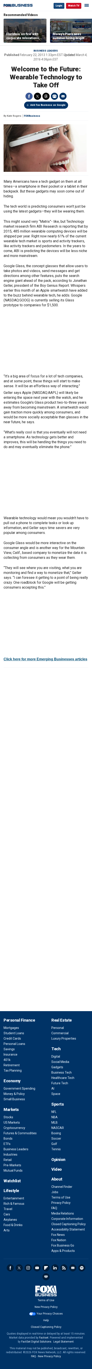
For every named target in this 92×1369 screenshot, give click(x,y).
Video (56, 1169)
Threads (46, 96)
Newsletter (72, 1267)
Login (59, 5)
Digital (55, 1056)
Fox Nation (58, 1240)
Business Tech (61, 1072)
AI (52, 1088)
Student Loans (14, 1033)
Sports (57, 1104)
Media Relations (62, 1213)
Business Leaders (45, 50)
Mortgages (11, 1028)
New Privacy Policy (46, 1307)
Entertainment (14, 1198)
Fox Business (18, 5)
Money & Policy (14, 1094)
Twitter (37, 96)
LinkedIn (55, 1267)
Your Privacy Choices (50, 1313)
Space (55, 1094)
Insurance (10, 1054)
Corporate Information (67, 1219)
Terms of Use (60, 1197)
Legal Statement (63, 1341)
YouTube (37, 1267)
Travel (8, 1209)
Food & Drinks (13, 1225)
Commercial (60, 1033)
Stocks (8, 1117)
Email (63, 96)
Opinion (58, 1159)
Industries (10, 1154)
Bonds (8, 1138)
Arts (7, 1230)
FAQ (54, 1208)
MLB (54, 1122)
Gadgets (57, 1067)
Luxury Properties (63, 1038)
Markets (11, 1109)
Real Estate (61, 1020)
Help (46, 1320)
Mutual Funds (13, 1170)
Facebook (29, 96)
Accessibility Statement (68, 1229)
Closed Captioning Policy (68, 1224)
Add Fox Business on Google (47, 105)
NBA (54, 1117)
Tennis (56, 1149)
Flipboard (46, 1267)
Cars (7, 1214)
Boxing (56, 1133)
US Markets (12, 1122)
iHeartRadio (46, 1276)
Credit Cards (12, 1038)
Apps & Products (63, 1251)
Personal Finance (19, 1020)
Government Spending (19, 1088)
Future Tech (59, 1083)
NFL (53, 1112)
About (56, 1179)
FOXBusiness (32, 115)
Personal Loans (14, 1044)
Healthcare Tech (62, 1078)
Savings (9, 1049)
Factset (43, 1337)
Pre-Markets (12, 1165)
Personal (57, 1028)
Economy (12, 1080)
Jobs (54, 1192)
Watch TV (73, 5)
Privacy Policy (61, 1203)
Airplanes (10, 1219)
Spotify (81, 1267)
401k (7, 1060)
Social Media (60, 1062)
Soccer (56, 1138)
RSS (63, 1267)
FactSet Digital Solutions (36, 1341)
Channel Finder (61, 1187)
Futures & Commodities (20, 1133)
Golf (54, 1144)
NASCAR (57, 1128)
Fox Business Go (62, 1245)
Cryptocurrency (14, 1128)
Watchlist (12, 1181)
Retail (8, 1160)
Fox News (58, 1235)
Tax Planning (13, 1070)
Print (54, 96)
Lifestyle (11, 1190)
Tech (56, 1048)
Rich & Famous (14, 1203)
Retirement (12, 1065)
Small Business (14, 1099)
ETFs (7, 1144)
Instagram (28, 1267)
